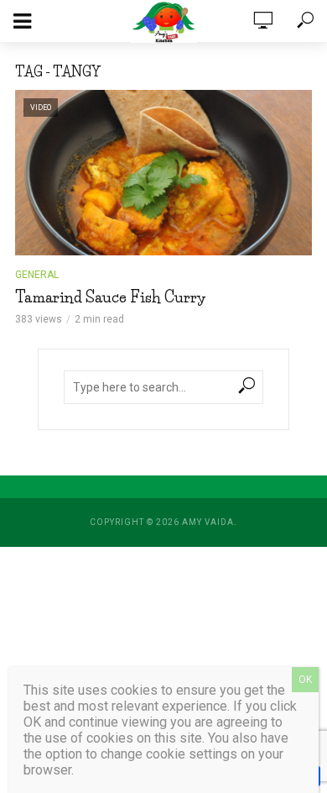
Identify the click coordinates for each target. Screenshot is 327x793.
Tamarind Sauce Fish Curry (110, 297)
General (37, 275)
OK (305, 679)
